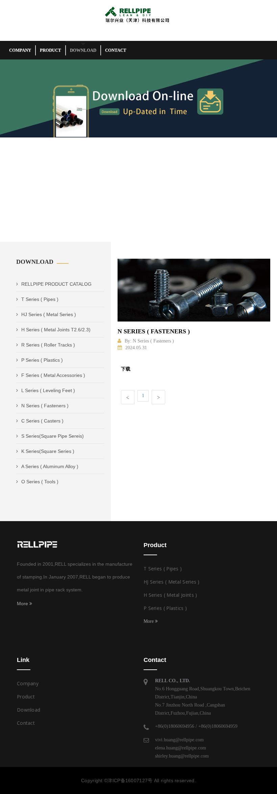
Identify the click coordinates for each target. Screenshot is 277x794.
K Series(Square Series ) (47, 451)
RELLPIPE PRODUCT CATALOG (56, 284)
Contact (115, 50)
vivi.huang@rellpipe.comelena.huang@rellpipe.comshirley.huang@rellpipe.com (182, 748)
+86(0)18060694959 (217, 726)
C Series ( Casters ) (42, 421)
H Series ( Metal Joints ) (170, 595)
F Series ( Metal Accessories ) (53, 375)
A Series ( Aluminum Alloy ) (49, 466)
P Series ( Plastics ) (42, 360)
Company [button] (20, 50)
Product (50, 50)
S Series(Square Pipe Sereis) (52, 436)
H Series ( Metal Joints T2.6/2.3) (56, 329)
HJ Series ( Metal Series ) (48, 314)
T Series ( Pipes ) (39, 299)
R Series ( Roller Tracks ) (48, 345)
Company (28, 683)
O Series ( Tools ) (39, 481)
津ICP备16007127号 (129, 780)
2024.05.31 (136, 347)
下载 (125, 368)
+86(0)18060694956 (174, 726)
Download (83, 50)
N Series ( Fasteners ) (45, 405)
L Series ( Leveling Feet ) (48, 390)
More (23, 603)
